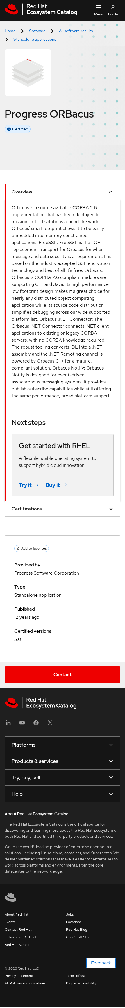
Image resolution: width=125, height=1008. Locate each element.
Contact (62, 675)
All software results (76, 30)
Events (10, 922)
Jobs (70, 914)
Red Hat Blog (76, 929)
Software (37, 30)
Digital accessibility (81, 983)
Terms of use (76, 975)
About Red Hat (16, 914)
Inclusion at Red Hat (21, 937)
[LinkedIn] (8, 725)
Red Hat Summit (18, 944)
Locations (73, 922)
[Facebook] (36, 725)
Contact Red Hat (18, 929)
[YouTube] (22, 725)
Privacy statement (19, 975)
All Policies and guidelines (25, 983)
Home (10, 30)
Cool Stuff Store (79, 937)
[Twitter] (50, 725)
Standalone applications (34, 39)
